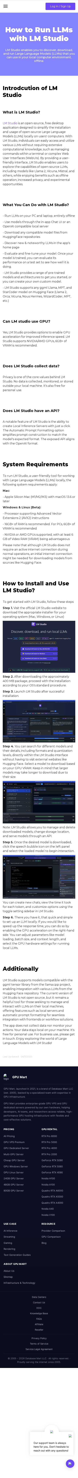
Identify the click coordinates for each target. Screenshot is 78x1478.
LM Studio (10, 123)
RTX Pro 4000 (49, 1148)
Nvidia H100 (48, 1178)
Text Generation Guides (17, 1254)
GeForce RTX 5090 (52, 1160)
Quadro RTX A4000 (52, 1202)
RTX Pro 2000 (49, 1154)
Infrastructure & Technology (19, 1282)
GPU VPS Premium (14, 1142)
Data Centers (39, 1297)
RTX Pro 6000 (49, 1136)
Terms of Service (39, 1343)
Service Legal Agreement (39, 1349)
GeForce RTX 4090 (52, 1172)
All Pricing (9, 1136)
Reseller (39, 1329)
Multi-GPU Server (14, 1154)
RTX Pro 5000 (49, 1142)
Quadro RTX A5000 (52, 1196)
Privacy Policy (39, 1338)
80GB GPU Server (14, 1190)
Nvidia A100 (48, 1184)
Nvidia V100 (48, 1214)
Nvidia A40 (48, 1208)
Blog (44, 1242)
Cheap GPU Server (14, 1160)
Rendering (9, 1248)
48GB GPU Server (14, 1184)
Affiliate (39, 1324)
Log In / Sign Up (60, 6)
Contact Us (39, 1302)
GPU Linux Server (14, 1172)
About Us (9, 1270)
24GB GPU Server (14, 1178)
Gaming (8, 1242)
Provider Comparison (53, 1230)
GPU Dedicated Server (16, 1148)
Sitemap (8, 1276)
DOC (39, 1308)
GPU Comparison (51, 1236)
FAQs (39, 1318)
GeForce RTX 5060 (52, 1166)
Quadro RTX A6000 (52, 1190)
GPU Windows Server (16, 1166)
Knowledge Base (39, 1313)
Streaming (9, 1236)
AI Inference (10, 1230)
